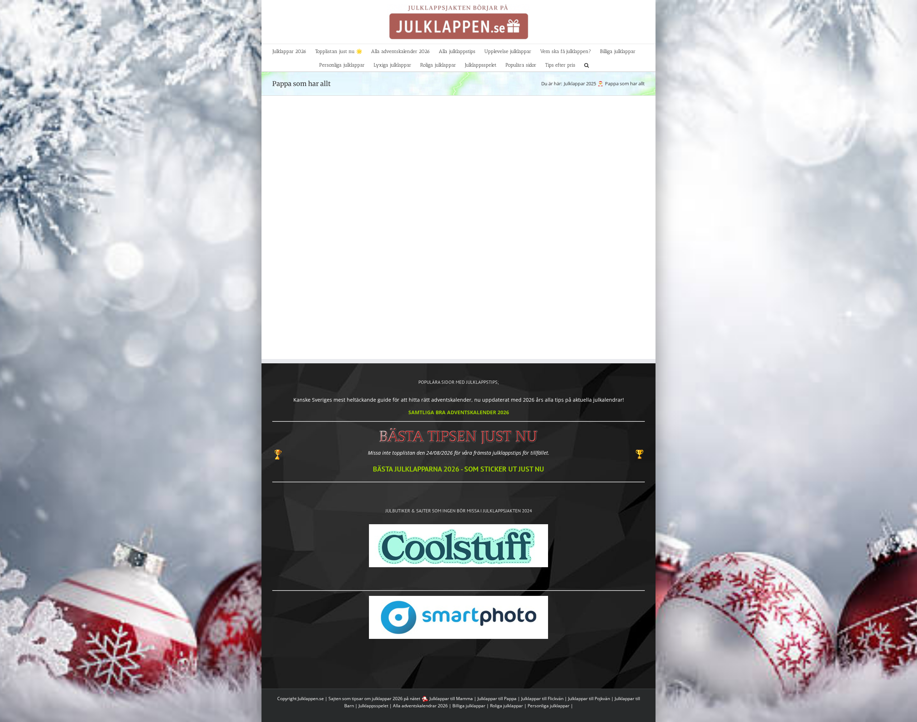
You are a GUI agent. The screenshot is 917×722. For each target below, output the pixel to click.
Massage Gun (411, 205)
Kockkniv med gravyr (506, 205)
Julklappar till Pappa (497, 698)
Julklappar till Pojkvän (589, 698)
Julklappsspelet (373, 706)
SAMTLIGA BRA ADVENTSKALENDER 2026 (458, 412)
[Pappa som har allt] (316, 148)
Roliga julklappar (506, 706)
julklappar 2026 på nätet (396, 698)
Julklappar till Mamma (451, 698)
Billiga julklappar (468, 706)
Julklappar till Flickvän (542, 698)
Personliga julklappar (549, 706)
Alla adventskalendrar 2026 (420, 706)
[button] (586, 64)
